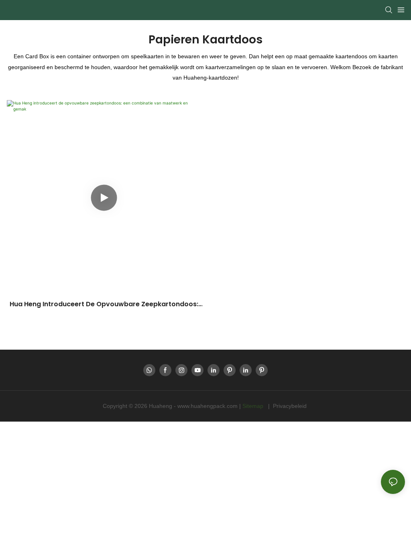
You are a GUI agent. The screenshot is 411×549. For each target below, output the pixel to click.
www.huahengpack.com (208, 406)
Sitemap (253, 406)
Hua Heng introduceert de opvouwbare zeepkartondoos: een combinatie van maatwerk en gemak (104, 304)
